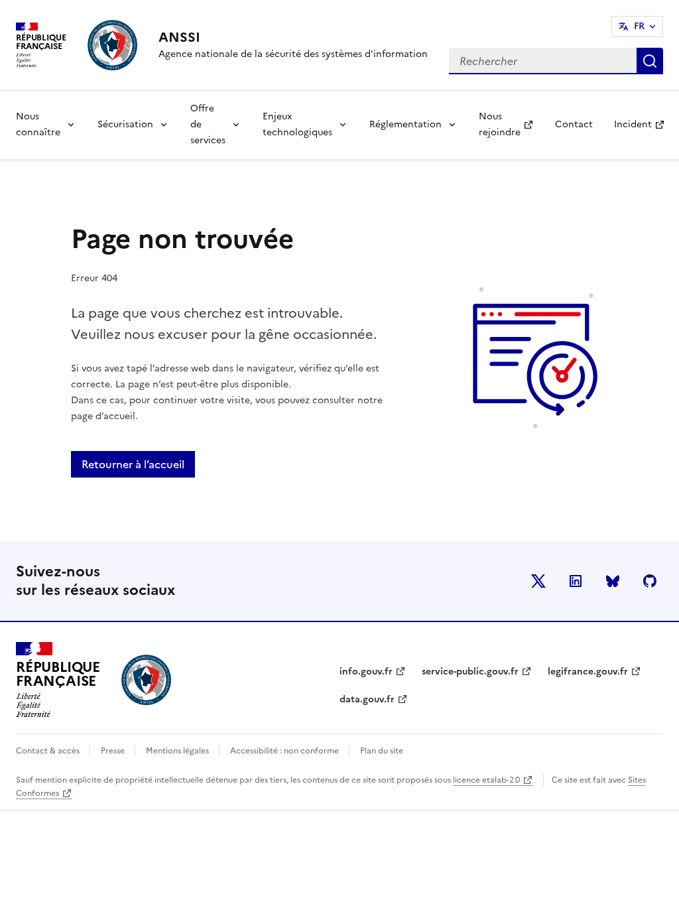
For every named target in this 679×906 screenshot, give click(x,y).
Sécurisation (125, 124)
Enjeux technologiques (297, 124)
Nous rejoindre (511, 124)
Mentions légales (178, 751)
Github (650, 581)
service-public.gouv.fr (470, 672)
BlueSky (612, 581)
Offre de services (207, 124)
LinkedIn (575, 581)
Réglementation (405, 124)
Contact (574, 124)
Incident (644, 128)
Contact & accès (49, 751)
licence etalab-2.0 (486, 780)
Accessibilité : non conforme (285, 751)
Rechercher (650, 61)
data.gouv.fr (367, 699)
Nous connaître (38, 124)
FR (639, 26)
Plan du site (381, 751)
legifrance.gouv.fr (588, 672)
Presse (114, 751)
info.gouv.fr (366, 672)
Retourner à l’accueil (133, 464)
